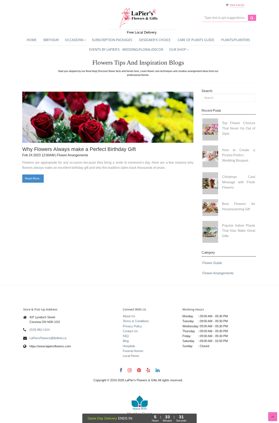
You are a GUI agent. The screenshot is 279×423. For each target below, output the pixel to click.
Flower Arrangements (217, 273)
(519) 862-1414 (39, 329)
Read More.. (33, 178)
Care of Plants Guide (195, 40)
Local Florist (131, 356)
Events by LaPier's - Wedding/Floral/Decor (126, 49)
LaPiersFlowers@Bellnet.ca (47, 338)
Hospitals (129, 346)
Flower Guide (212, 263)
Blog (126, 341)
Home (32, 40)
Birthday (51, 40)
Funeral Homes (133, 351)
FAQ (126, 336)
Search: (207, 91)
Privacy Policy (132, 326)
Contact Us (130, 331)
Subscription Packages (112, 40)
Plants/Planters (235, 40)
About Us (129, 316)
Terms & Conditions (136, 321)
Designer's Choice (155, 40)
